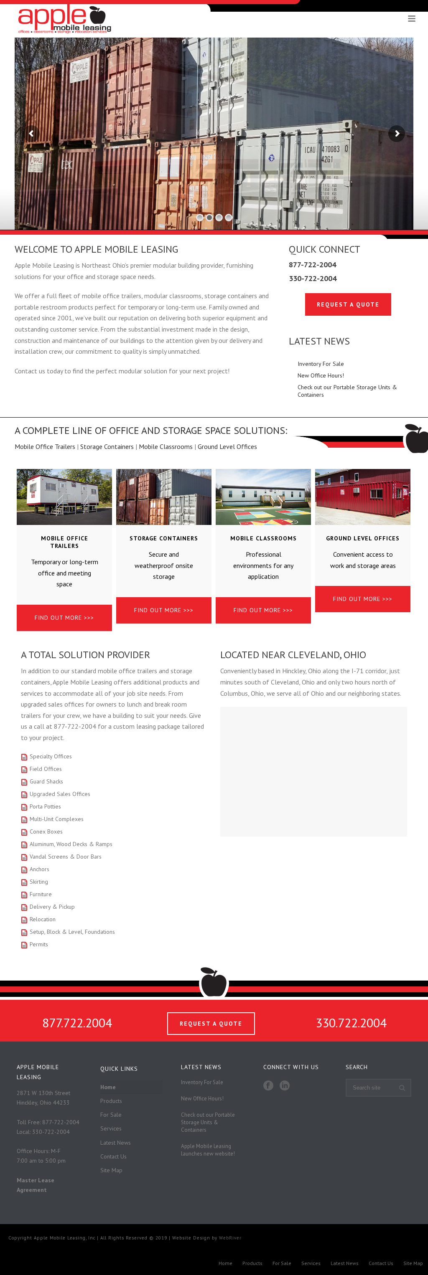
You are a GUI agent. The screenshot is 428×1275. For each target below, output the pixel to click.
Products (111, 1101)
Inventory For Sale (321, 364)
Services (111, 1128)
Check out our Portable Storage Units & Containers (347, 390)
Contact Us (113, 1156)
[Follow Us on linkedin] (285, 1086)
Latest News (115, 1142)
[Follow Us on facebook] (268, 1086)
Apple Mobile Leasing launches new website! (208, 1150)
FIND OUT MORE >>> (64, 617)
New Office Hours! (321, 375)
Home (108, 1087)
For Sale (111, 1114)
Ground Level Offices (227, 446)
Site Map (111, 1170)
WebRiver (230, 1238)
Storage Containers (107, 446)
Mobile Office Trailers (45, 446)
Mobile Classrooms (166, 446)
